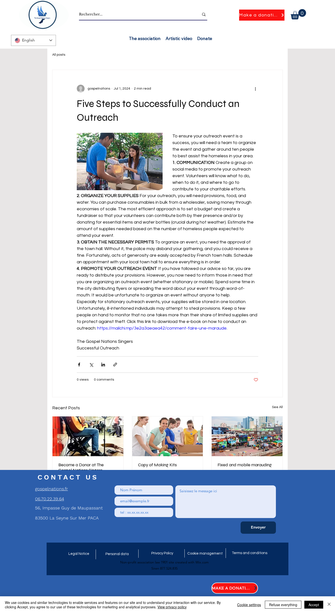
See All (277, 407)
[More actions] (255, 89)
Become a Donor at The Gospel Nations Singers (81, 467)
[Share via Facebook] (79, 364)
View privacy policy (172, 606)
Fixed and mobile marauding (245, 464)
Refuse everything (283, 604)
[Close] (329, 604)
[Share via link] (115, 364)
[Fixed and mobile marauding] (247, 436)
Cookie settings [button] (249, 604)
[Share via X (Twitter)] (91, 364)
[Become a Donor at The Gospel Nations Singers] (87, 436)
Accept (314, 604)
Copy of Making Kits (157, 464)
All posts (58, 54)
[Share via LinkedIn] (103, 364)
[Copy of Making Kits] (167, 436)
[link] (298, 14)
